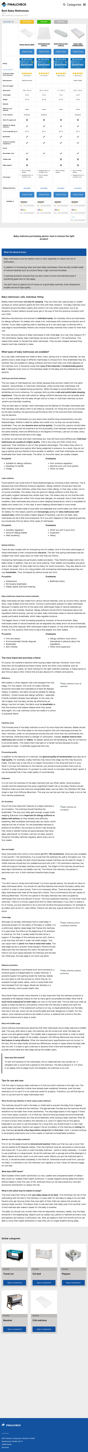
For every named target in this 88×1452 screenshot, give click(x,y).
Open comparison (15, 1283)
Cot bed (37, 1274)
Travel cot (8, 1274)
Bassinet (7, 1320)
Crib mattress (40, 1320)
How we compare (7, 69)
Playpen (66, 1274)
